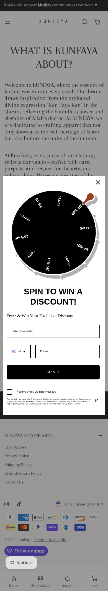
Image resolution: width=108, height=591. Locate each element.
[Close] (98, 182)
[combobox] (19, 351)
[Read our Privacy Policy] (96, 400)
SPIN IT (53, 372)
